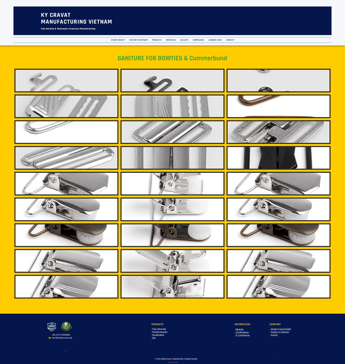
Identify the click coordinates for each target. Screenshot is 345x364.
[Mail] (49, 338)
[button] (66, 80)
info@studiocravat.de (62, 337)
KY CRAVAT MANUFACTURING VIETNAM (76, 18)
